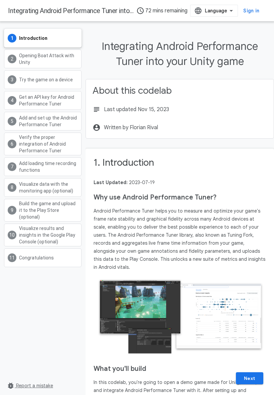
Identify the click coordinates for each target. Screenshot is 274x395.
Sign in (251, 11)
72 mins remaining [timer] (161, 11)
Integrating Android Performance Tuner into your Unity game (91, 11)
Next (249, 378)
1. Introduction (124, 162)
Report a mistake (30, 386)
